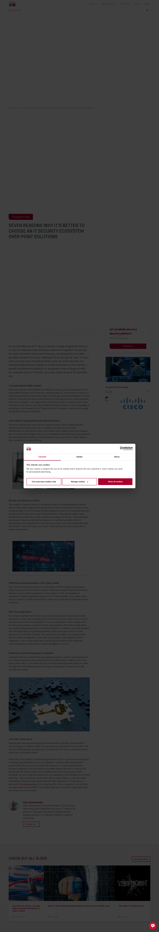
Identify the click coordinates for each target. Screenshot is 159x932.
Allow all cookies (115, 482)
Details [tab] (80, 457)
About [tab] (116, 457)
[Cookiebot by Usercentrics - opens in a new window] (122, 448)
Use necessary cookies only (44, 482)
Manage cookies (78, 482)
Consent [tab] (42, 457)
